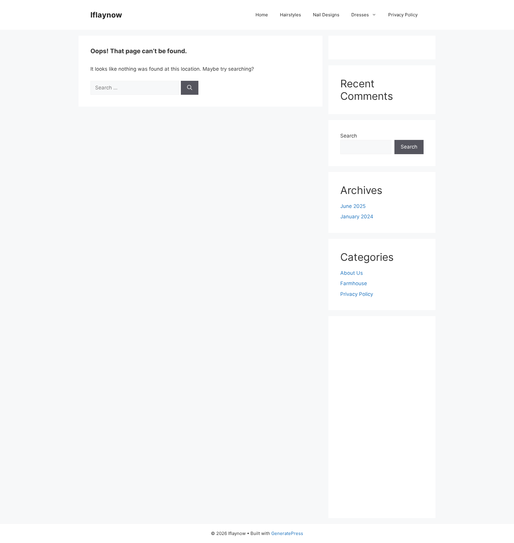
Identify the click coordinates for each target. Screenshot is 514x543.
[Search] (189, 88)
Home (262, 15)
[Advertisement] (382, 417)
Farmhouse (353, 283)
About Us (351, 273)
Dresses (360, 15)
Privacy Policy (403, 15)
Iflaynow (106, 14)
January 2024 (356, 217)
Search (348, 136)
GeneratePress (287, 533)
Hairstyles (290, 15)
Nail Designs (326, 15)
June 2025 (353, 206)
